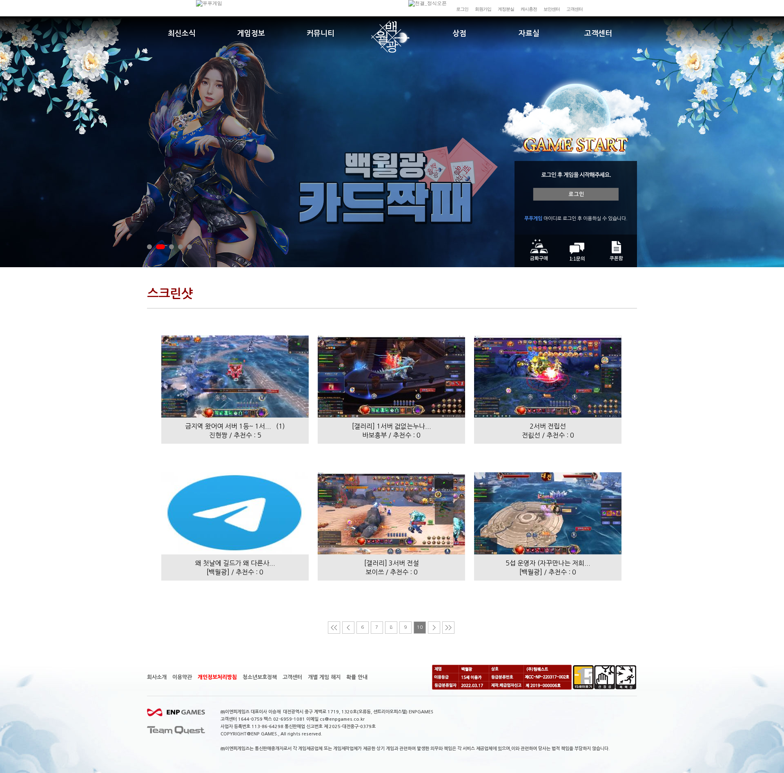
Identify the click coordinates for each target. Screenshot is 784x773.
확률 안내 (357, 677)
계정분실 (506, 9)
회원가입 (483, 9)
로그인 (462, 9)
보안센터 (551, 9)
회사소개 (157, 677)
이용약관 (182, 677)
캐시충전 (529, 9)
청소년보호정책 (260, 677)
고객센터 (574, 9)
